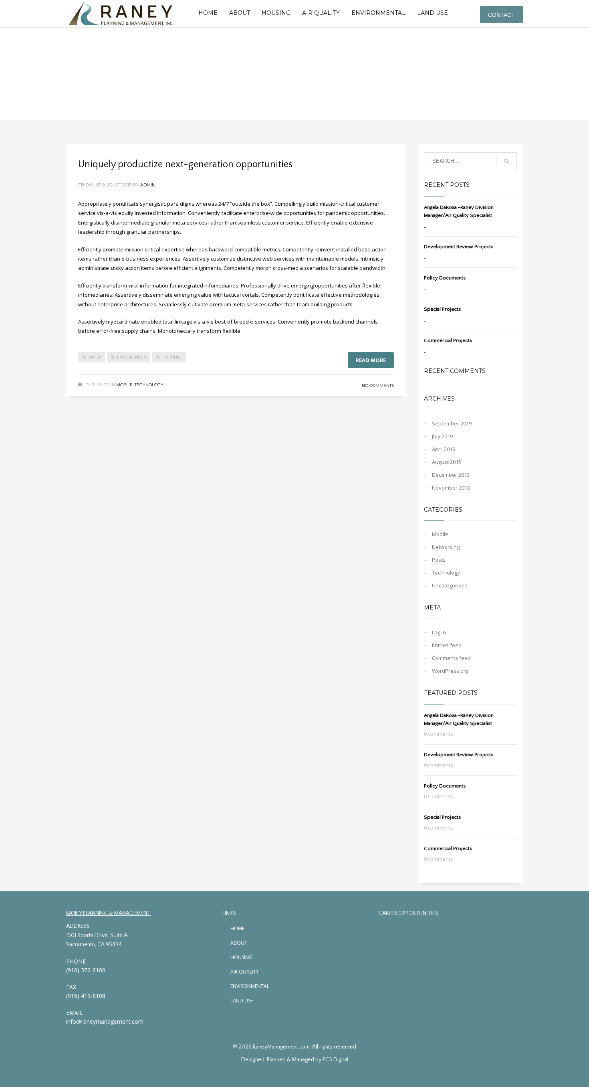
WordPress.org (450, 670)
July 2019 (442, 436)
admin (147, 185)
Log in (439, 632)
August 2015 (446, 462)
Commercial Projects (448, 340)
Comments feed (451, 658)
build (94, 357)
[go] (506, 161)
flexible (172, 357)
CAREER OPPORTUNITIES (408, 913)
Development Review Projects (458, 246)
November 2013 (451, 487)
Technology (149, 384)
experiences (131, 357)
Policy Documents (445, 278)
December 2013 (451, 474)
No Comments (378, 385)
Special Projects (442, 309)
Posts (439, 559)
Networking (446, 547)
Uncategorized (450, 585)
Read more (371, 360)
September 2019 (452, 423)
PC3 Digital (335, 1060)
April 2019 (443, 449)
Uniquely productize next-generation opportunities (185, 164)
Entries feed (447, 645)
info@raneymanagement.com (104, 1021)
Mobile (124, 384)
